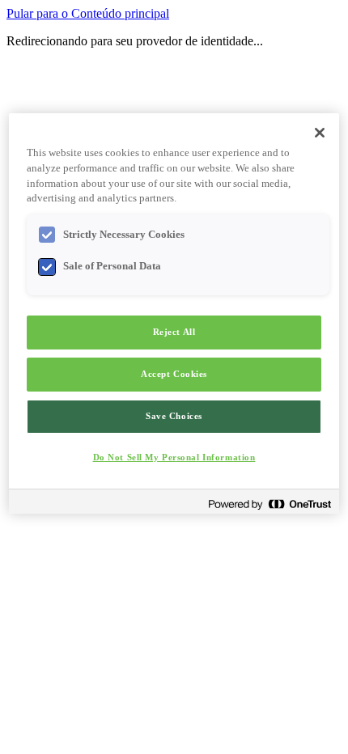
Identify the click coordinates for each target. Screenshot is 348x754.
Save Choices (174, 416)
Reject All (174, 332)
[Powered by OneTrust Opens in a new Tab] (269, 503)
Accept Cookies (174, 374)
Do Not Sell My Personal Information (174, 457)
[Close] (319, 132)
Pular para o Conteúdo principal (87, 13)
